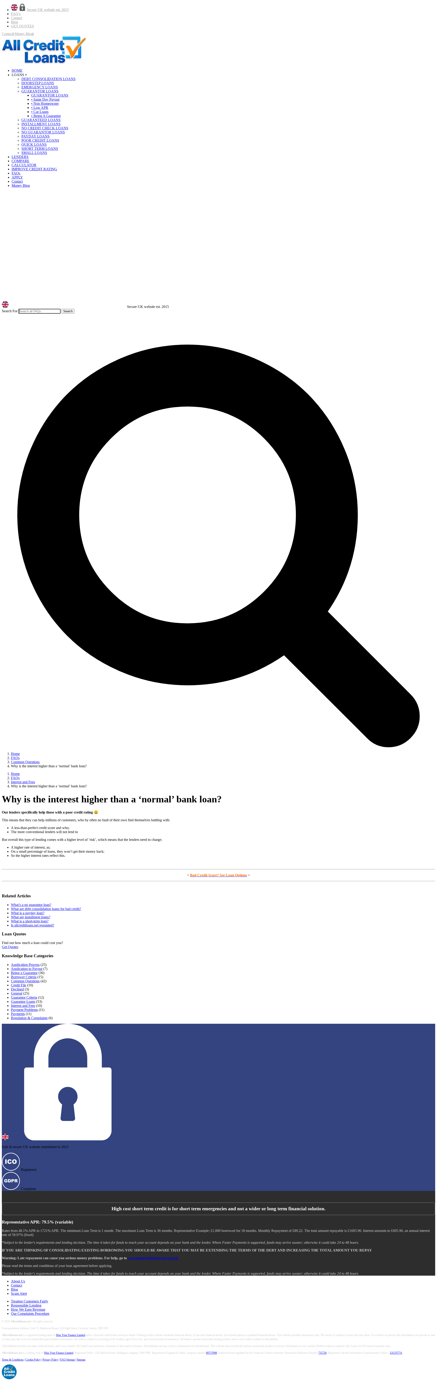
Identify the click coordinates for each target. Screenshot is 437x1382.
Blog (14, 22)
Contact (16, 18)
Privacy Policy (50, 1359)
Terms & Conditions (13, 1359)
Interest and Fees (23, 1006)
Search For (10, 311)
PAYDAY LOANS (35, 136)
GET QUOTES (22, 26)
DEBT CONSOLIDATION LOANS (48, 79)
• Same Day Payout (45, 99)
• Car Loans (39, 112)
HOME (17, 70)
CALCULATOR (24, 165)
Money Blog (24, 34)
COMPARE (20, 161)
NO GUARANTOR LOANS (43, 132)
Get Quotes (10, 947)
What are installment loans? (30, 917)
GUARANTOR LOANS (39, 91)
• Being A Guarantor (46, 116)
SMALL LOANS (34, 153)
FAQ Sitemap (67, 1359)
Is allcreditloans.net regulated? (32, 925)
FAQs (16, 173)
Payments (18, 1014)
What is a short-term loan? (29, 921)
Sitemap (81, 1359)
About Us (18, 1281)
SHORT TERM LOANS (39, 149)
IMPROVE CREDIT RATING (34, 169)
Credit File (18, 985)
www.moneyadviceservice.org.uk (153, 1258)
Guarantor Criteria (24, 997)
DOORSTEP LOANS (37, 83)
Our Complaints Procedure (30, 1313)
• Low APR (39, 108)
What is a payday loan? (27, 913)
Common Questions (25, 981)
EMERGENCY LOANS (39, 87)
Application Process (25, 965)
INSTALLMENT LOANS (41, 124)
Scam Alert (19, 1293)
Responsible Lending (26, 1305)
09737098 (211, 1352)
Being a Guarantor (24, 973)
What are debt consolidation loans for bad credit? (46, 909)
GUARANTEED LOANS (41, 120)
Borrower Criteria (23, 977)
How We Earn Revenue (28, 1309)
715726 (322, 1352)
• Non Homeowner (45, 103)
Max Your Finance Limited (70, 1335)
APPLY (17, 177)
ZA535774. (396, 1352)
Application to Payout (26, 969)
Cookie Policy (33, 1359)
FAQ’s (15, 14)
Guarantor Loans (23, 1001)
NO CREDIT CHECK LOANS (44, 128)
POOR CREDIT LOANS (40, 140)
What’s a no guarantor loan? (31, 905)
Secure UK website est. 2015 (48, 10)
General (16, 993)
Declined (17, 989)
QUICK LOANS (34, 144)
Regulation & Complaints (29, 1018)
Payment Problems (24, 1010)
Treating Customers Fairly (29, 1301)
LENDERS (20, 157)
